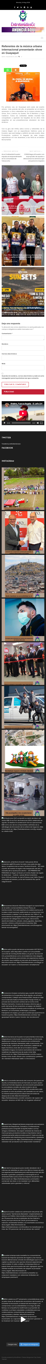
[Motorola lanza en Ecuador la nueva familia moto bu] (23, 1057)
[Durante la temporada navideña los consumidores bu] (23, 1275)
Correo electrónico (9, 354)
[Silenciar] (38, 423)
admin (4, 57)
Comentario (7, 333)
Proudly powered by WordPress (11, 1357)
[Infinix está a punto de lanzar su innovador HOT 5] (23, 969)
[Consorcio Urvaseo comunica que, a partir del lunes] (23, 1013)
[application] (23, 413)
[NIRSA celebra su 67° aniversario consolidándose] (23, 1319)
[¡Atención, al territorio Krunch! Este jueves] (23, 882)
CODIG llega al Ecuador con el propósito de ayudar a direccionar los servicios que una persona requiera (33, 157)
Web (3, 364)
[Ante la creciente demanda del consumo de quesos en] (23, 1100)
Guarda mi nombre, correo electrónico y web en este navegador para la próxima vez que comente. (23, 377)
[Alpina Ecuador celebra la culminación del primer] (23, 1232)
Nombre (5, 344)
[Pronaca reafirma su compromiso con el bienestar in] (23, 488)
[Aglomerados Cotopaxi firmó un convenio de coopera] (23, 532)
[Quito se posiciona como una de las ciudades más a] (23, 576)
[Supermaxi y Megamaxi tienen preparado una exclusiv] (23, 1144)
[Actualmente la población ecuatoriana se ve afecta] (23, 620)
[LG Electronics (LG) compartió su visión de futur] (23, 838)
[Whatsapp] (7, 68)
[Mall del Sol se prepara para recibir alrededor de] (23, 1188)
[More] (15, 68)
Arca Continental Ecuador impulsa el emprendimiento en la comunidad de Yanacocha (12, 157)
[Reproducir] (4, 423)
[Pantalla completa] (41, 423)
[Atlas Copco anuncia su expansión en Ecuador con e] (23, 707)
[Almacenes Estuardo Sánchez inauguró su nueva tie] (23, 926)
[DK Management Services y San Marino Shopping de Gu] (23, 751)
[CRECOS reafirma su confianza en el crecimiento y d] (23, 663)
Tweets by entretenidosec (11, 444)
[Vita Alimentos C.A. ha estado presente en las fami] (23, 794)
